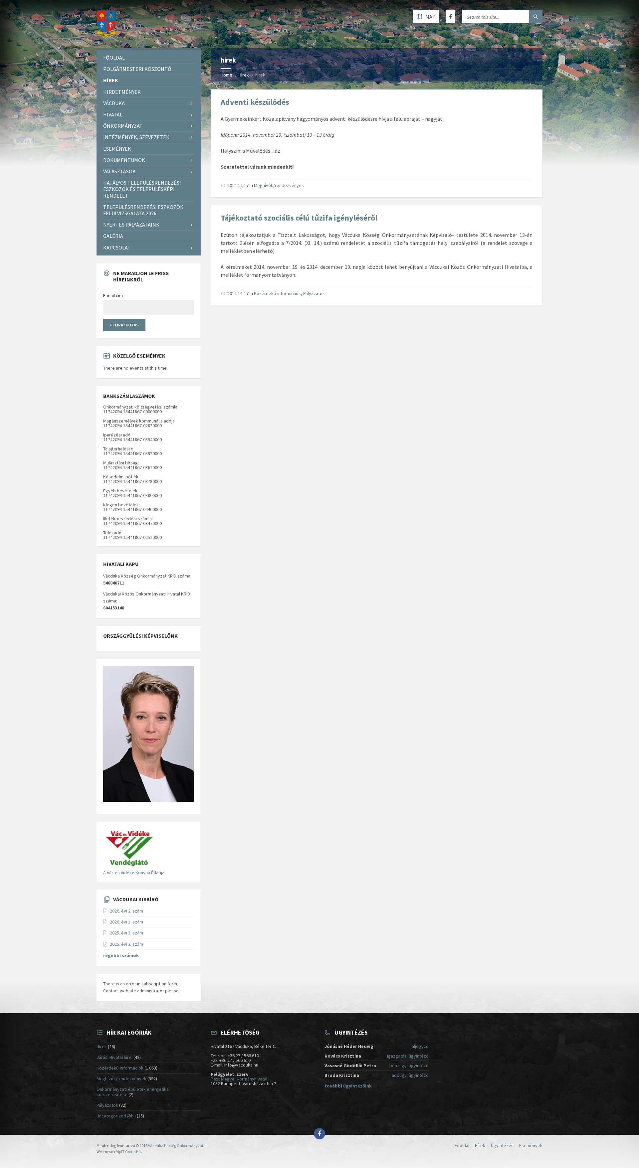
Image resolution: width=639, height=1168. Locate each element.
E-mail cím (113, 295)
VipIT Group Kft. (129, 1151)
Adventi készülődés (255, 102)
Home (226, 75)
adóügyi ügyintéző (410, 1075)
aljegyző (420, 1046)
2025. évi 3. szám (126, 933)
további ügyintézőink (348, 1086)
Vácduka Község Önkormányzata (177, 1145)
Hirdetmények (122, 91)
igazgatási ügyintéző (408, 1056)
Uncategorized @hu (116, 1116)
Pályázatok (314, 293)
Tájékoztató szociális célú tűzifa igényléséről (299, 218)
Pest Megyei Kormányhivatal (239, 1079)
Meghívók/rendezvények (279, 185)
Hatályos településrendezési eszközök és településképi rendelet (142, 189)
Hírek (244, 75)
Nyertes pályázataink (131, 224)
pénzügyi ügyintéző (409, 1066)
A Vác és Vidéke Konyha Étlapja (133, 873)
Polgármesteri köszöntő (137, 69)
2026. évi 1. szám (126, 922)
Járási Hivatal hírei (114, 1057)
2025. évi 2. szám (126, 944)
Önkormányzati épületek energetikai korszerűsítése (133, 1092)
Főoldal (114, 57)
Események (117, 148)
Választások (119, 171)
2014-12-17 (238, 185)
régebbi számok (121, 955)
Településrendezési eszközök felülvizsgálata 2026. (143, 210)
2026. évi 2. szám (126, 911)
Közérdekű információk (277, 293)
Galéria (113, 236)
